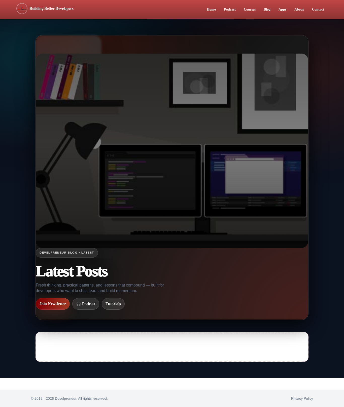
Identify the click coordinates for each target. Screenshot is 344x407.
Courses (250, 9)
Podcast (230, 9)
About (299, 9)
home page (247, 350)
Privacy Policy (302, 398)
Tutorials (113, 304)
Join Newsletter (53, 304)
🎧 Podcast (85, 304)
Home (211, 9)
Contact (318, 9)
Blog (267, 9)
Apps (282, 9)
